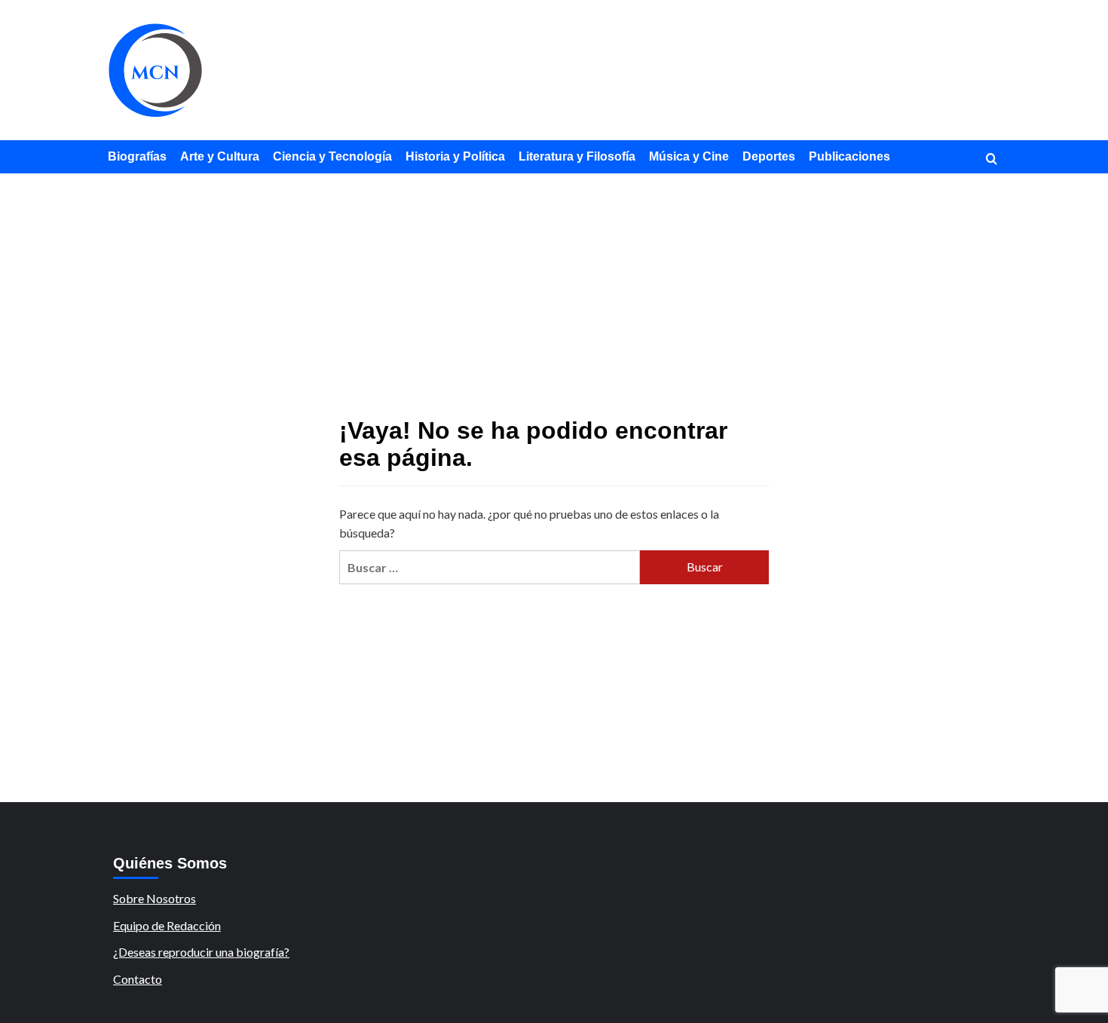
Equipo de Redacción (167, 925)
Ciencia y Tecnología (332, 156)
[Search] (991, 159)
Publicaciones (849, 156)
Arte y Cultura (219, 156)
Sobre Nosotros (154, 898)
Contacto (137, 979)
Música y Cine (689, 156)
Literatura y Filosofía (577, 156)
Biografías (137, 156)
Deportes (768, 156)
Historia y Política (455, 156)
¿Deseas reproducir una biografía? (201, 952)
